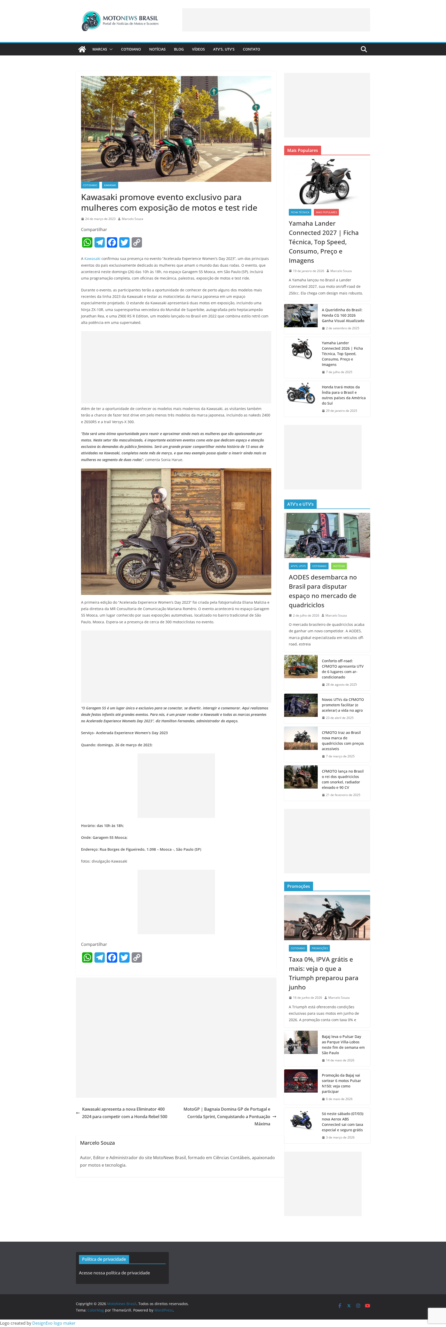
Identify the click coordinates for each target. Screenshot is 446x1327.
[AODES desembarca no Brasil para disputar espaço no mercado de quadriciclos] (327, 535)
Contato (251, 49)
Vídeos (198, 49)
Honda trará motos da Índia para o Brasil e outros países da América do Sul (344, 395)
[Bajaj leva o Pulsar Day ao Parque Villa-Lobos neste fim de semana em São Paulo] (301, 1048)
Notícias (157, 49)
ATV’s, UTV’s (224, 49)
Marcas (99, 49)
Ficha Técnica (300, 212)
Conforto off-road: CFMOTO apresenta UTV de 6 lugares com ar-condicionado (343, 668)
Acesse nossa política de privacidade (114, 1273)
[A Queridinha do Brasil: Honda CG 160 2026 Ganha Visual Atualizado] (301, 319)
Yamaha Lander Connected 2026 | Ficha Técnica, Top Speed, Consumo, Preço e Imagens (342, 353)
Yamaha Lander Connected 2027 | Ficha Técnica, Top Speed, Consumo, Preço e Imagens (324, 242)
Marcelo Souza (132, 219)
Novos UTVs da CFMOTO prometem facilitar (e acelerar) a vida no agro (343, 705)
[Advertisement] (276, 19)
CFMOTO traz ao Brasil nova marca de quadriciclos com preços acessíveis (343, 740)
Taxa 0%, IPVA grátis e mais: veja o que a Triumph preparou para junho (324, 973)
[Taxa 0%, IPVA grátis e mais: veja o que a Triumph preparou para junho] (327, 917)
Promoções (320, 948)
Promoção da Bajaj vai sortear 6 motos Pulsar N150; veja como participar (341, 1083)
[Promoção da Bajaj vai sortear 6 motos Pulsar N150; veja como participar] (301, 1087)
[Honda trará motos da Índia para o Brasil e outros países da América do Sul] (301, 399)
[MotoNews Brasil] (82, 49)
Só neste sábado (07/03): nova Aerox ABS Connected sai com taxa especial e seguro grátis (343, 1121)
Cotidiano (131, 49)
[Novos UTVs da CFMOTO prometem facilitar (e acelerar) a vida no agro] (301, 709)
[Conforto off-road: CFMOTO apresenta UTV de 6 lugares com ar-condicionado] (301, 673)
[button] (110, 49)
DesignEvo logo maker (54, 1323)
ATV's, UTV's (298, 566)
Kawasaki (110, 185)
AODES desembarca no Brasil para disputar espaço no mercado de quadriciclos (323, 591)
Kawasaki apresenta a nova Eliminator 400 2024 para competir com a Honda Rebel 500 (124, 1112)
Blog (179, 49)
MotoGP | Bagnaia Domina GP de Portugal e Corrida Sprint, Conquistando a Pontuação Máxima (227, 1116)
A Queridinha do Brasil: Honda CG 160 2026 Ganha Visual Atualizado (343, 315)
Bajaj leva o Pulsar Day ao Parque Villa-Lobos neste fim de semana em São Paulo (343, 1044)
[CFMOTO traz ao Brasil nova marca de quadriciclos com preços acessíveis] (301, 744)
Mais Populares (326, 212)
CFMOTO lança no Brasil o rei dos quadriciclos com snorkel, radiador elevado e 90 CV (343, 779)
